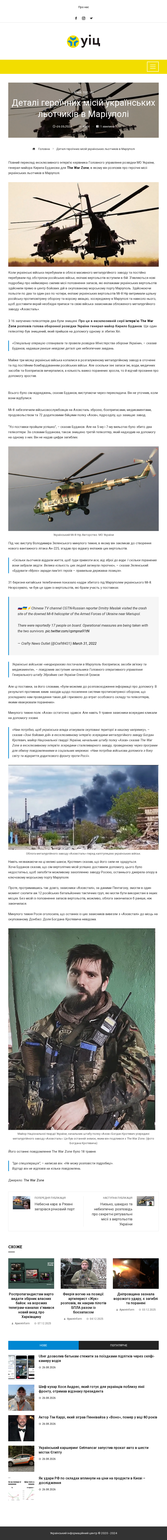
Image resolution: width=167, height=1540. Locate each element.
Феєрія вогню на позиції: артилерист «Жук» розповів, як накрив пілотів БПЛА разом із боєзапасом (83, 1303)
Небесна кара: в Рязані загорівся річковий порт (55, 1203)
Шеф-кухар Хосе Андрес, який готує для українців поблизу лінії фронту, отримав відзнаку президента (91, 1389)
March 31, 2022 (85, 643)
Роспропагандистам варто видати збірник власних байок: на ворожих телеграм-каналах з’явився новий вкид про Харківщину (31, 1305)
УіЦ (91, 92)
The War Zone (77, 168)
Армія (78, 92)
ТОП (85, 92)
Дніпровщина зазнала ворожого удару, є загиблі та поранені (136, 1298)
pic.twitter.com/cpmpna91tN (67, 631)
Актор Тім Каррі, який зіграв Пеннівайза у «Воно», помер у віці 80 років (98, 1417)
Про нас (83, 7)
